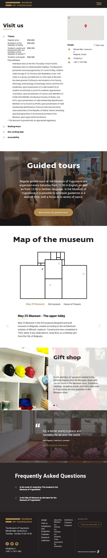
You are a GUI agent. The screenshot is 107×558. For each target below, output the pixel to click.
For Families (57, 530)
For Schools (57, 526)
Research (45, 537)
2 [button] (57, 405)
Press (56, 539)
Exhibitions (68, 520)
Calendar (45, 534)
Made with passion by (87, 552)
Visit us (44, 523)
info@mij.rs (77, 58)
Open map (99, 45)
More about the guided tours (53, 212)
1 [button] (54, 405)
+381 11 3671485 (80, 62)
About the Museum (57, 521)
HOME (44, 520)
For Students (57, 535)
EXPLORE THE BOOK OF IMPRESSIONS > (55, 445)
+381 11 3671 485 (13, 551)
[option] (49, 326)
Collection (45, 540)
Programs (68, 525)
